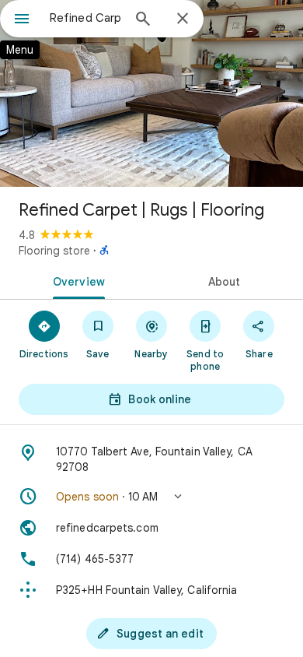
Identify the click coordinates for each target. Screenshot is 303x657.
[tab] (75, 280)
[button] (151, 496)
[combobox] (85, 18)
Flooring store (54, 251)
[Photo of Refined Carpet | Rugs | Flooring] (151, 93)
